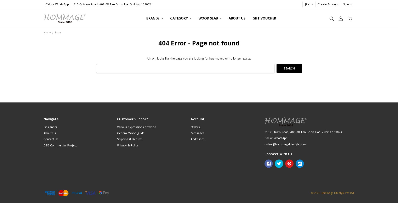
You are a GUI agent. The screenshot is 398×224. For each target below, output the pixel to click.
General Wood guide (130, 133)
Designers (50, 127)
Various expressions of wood (136, 127)
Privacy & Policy (127, 145)
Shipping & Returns (130, 139)
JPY (307, 4)
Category (179, 18)
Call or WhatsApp (57, 4)
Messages (197, 133)
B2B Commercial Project (60, 145)
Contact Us (51, 139)
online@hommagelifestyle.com (285, 144)
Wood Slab (209, 18)
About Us (237, 18)
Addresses (198, 139)
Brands (153, 18)
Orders (195, 127)
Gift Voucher (264, 18)
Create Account (328, 4)
